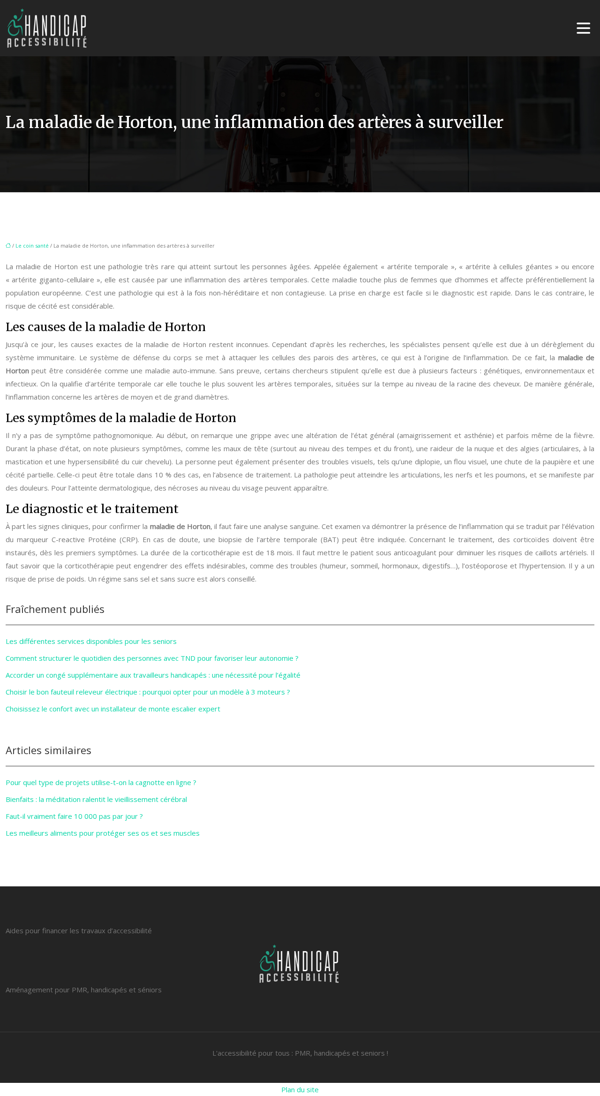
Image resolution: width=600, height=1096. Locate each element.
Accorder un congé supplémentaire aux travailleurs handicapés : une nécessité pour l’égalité (153, 675)
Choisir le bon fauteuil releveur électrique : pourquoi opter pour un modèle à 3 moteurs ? (148, 691)
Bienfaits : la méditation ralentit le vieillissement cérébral (96, 799)
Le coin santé (32, 245)
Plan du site (300, 1089)
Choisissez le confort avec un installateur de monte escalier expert (113, 708)
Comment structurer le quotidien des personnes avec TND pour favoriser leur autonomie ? (152, 658)
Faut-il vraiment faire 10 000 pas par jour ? (74, 816)
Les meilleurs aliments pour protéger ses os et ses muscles (103, 833)
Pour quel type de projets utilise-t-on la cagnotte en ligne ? (101, 782)
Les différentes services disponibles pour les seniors (91, 641)
